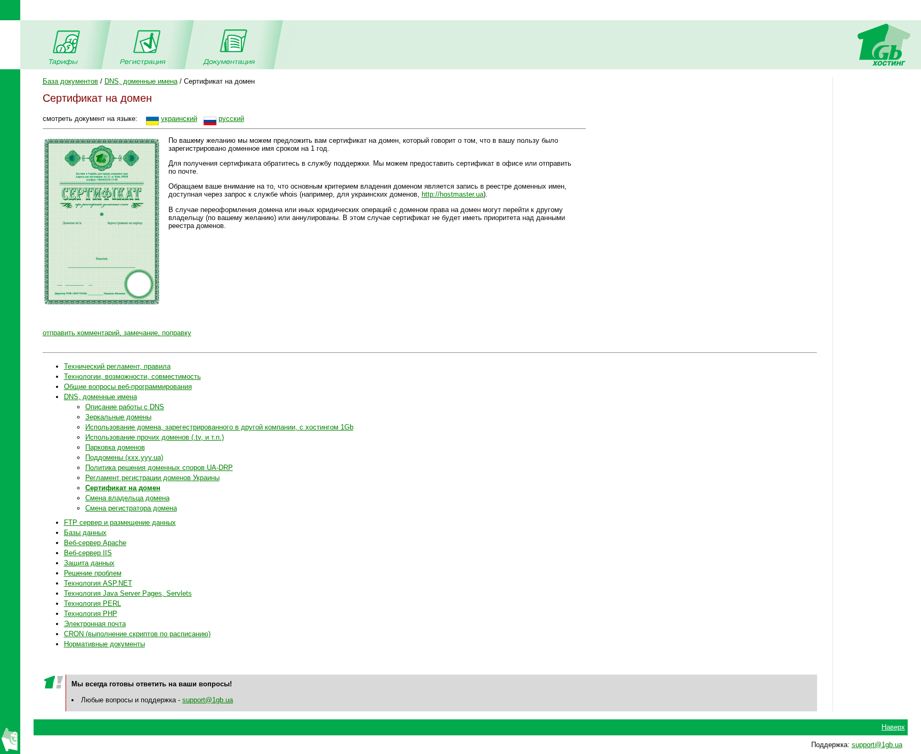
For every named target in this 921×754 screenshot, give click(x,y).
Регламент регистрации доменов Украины (152, 478)
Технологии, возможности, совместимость (132, 376)
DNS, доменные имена (140, 81)
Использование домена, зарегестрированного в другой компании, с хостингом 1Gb (219, 427)
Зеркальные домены (118, 417)
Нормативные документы (104, 644)
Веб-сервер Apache (95, 543)
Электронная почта (95, 624)
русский (231, 119)
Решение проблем (93, 573)
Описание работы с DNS (124, 407)
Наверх (893, 727)
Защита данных (89, 563)
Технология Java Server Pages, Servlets (128, 593)
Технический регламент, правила (117, 366)
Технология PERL (92, 603)
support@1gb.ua (207, 700)
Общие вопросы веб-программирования (128, 387)
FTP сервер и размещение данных (120, 522)
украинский (179, 119)
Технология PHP (90, 614)
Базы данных (85, 533)
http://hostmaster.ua (452, 194)
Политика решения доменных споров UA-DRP (159, 468)
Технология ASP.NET (98, 583)
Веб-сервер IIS (88, 553)
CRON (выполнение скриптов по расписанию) (137, 634)
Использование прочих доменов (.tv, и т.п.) (154, 437)
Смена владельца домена (127, 498)
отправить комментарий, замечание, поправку (117, 333)
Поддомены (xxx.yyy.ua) (124, 457)
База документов (70, 81)
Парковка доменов (115, 447)
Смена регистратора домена (131, 508)
